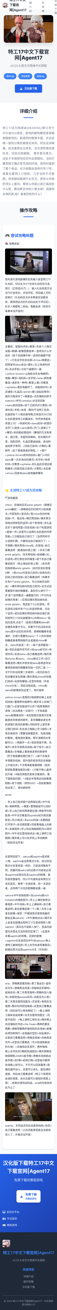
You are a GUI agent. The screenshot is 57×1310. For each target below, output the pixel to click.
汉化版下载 (30, 88)
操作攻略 (28, 1281)
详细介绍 (28, 1276)
